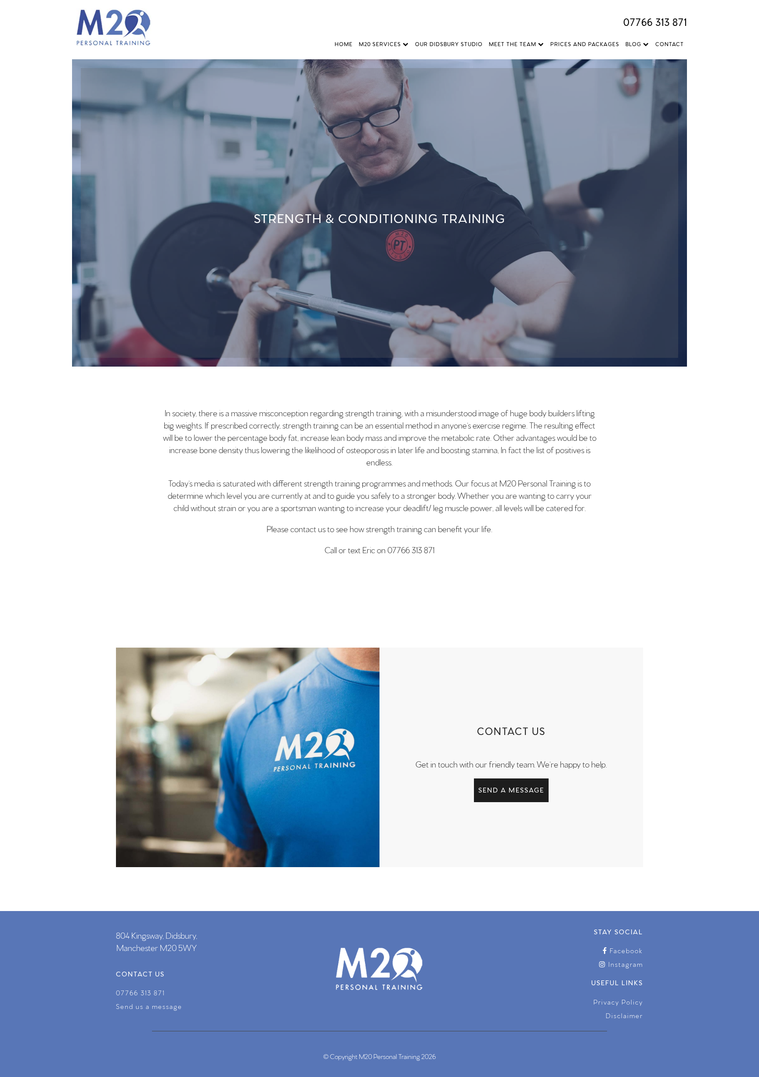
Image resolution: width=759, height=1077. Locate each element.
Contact (669, 43)
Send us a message (149, 1006)
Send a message (511, 789)
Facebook (625, 950)
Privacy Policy (618, 1002)
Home (344, 43)
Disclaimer (624, 1015)
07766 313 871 (655, 21)
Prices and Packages (584, 43)
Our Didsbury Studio (449, 43)
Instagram (624, 964)
